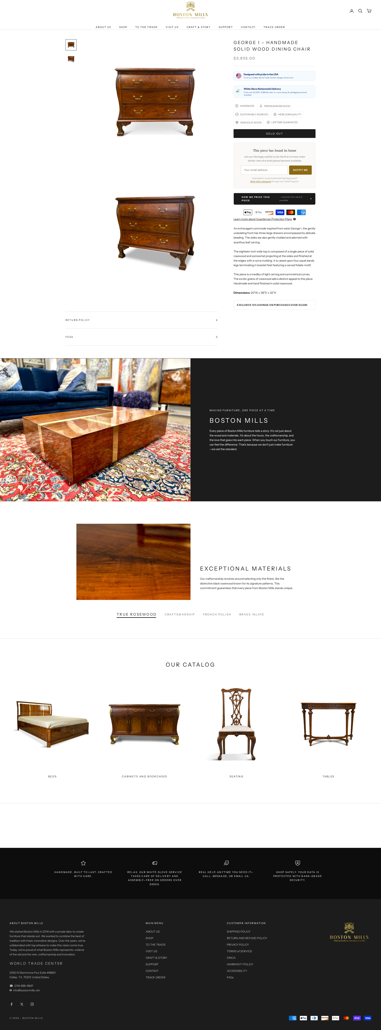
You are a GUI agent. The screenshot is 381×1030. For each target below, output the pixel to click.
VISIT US (172, 27)
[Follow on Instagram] (32, 1004)
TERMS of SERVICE (239, 951)
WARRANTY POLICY (240, 964)
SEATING (236, 776)
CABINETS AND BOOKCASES (144, 776)
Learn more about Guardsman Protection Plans (263, 219)
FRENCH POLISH (217, 614)
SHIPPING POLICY (238, 931)
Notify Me (300, 169)
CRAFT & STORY (199, 27)
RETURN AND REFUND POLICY (247, 938)
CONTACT (248, 27)
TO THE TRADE (146, 27)
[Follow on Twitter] (22, 1004)
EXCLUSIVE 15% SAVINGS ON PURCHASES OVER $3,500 (272, 304)
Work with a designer (260, 181)
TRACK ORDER (274, 27)
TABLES (328, 776)
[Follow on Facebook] (11, 1004)
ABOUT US (103, 27)
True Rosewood (137, 614)
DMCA (231, 958)
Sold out (274, 133)
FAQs (230, 977)
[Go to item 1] (71, 44)
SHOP (123, 27)
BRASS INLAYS (251, 614)
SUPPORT (226, 27)
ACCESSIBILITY (237, 971)
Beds (52, 776)
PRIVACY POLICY (238, 944)
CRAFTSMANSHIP (180, 614)
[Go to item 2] (71, 59)
